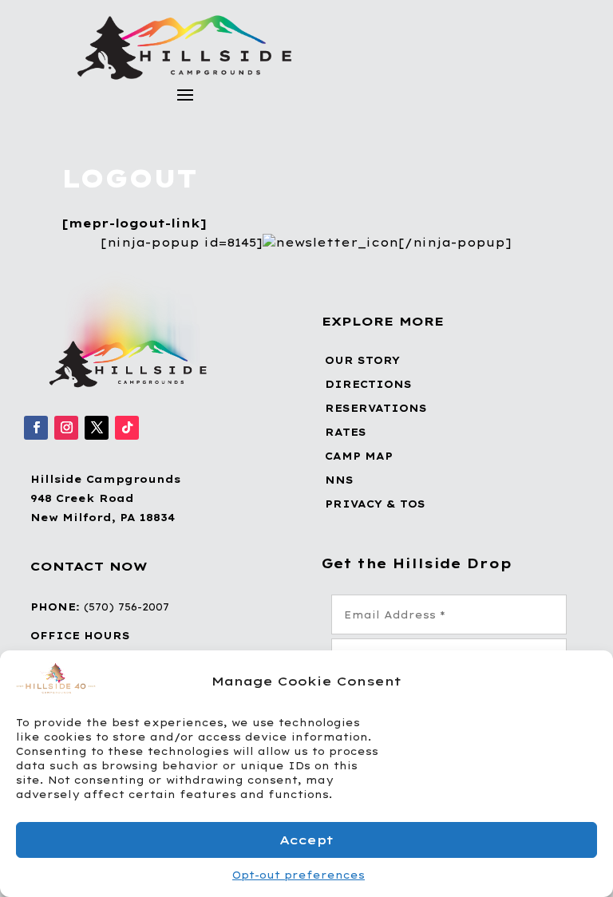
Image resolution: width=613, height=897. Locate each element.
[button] (589, 681)
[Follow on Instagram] (66, 428)
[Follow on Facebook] (36, 428)
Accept (306, 840)
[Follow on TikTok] (127, 428)
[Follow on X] (97, 428)
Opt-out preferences (298, 875)
